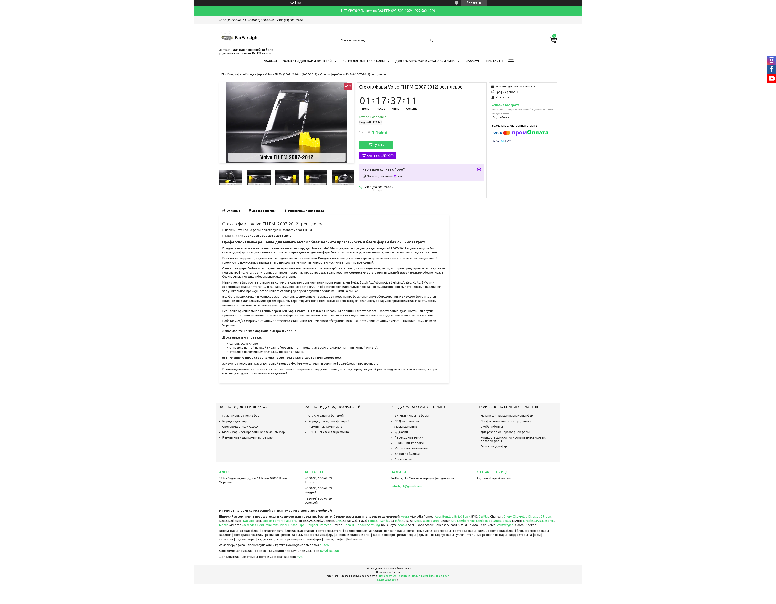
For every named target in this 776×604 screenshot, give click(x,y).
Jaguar (427, 520)
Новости (472, 61)
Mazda (223, 525)
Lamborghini (466, 520)
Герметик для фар (494, 446)
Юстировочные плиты (411, 448)
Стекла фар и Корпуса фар (244, 74)
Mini (269, 525)
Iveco (417, 520)
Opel (302, 525)
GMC (339, 520)
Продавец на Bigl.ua (388, 572)
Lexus (507, 520)
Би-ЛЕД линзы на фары (411, 415)
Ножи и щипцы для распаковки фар (507, 415)
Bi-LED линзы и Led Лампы (363, 61)
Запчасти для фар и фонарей (307, 61)
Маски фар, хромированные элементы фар (253, 432)
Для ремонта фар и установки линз (425, 61)
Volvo (268, 74)
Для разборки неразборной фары (505, 432)
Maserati (548, 520)
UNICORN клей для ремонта (328, 432)
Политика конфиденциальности (431, 575)
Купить (378, 145)
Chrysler (533, 516)
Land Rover (483, 520)
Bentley (447, 516)
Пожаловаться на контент (394, 575)
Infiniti (399, 520)
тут (299, 556)
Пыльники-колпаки (409, 443)
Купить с (373, 155)
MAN (537, 520)
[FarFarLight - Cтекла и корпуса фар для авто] (239, 35)
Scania (402, 525)
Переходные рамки (408, 437)
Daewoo (249, 520)
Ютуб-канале (330, 550)
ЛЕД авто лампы (406, 421)
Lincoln (528, 520)
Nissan (292, 525)
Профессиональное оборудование (506, 421)
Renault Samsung (368, 525)
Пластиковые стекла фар (240, 415)
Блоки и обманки (407, 453)
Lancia (497, 520)
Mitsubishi (280, 525)
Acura (405, 516)
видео (324, 545)
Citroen (546, 516)
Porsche (325, 525)
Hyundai (383, 520)
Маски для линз (405, 426)
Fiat (286, 520)
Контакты (494, 61)
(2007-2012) (309, 74)
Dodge (267, 520)
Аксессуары (403, 459)
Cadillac (484, 516)
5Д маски (401, 432)
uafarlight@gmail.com (406, 486)
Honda (372, 520)
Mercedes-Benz (253, 525)
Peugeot (312, 525)
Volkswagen (505, 525)
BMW (457, 516)
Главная (270, 61)
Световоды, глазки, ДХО (240, 426)
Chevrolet (520, 516)
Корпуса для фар (234, 421)
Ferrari (278, 520)
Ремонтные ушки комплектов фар (247, 437)
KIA (453, 520)
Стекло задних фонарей (326, 415)
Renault (349, 525)
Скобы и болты (492, 426)
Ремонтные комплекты (325, 426)
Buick (466, 516)
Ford (293, 520)
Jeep (436, 520)
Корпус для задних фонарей (328, 421)
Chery (508, 516)
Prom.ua (406, 568)
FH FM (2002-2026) (287, 74)
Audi (438, 516)
